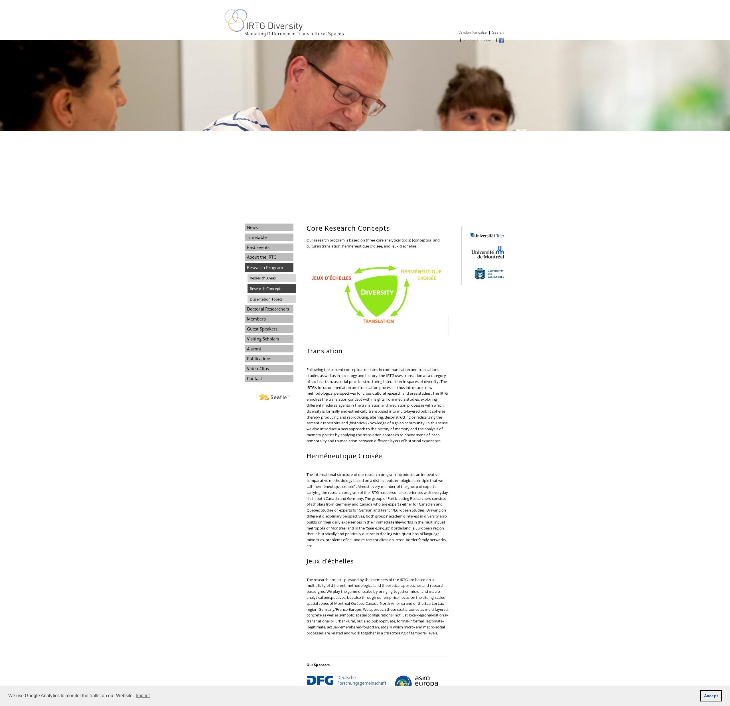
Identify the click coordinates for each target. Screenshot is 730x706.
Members (256, 319)
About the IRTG (262, 257)
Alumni (254, 349)
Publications (259, 358)
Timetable (257, 237)
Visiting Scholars (263, 339)
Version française (473, 32)
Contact (487, 40)
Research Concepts (266, 288)
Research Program (265, 267)
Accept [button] (711, 695)
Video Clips (258, 368)
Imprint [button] (143, 695)
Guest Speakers (262, 329)
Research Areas (263, 278)
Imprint (469, 40)
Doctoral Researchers (268, 309)
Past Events (258, 247)
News (252, 227)
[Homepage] (284, 35)
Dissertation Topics (266, 299)
